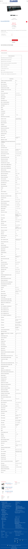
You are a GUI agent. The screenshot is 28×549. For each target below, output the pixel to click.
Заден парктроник (3, 511)
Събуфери (16, 504)
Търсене (6, 534)
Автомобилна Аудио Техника (4, 514)
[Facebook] (15, 536)
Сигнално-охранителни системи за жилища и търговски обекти (20, 523)
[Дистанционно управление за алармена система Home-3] (2, 492)
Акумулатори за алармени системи (18, 527)
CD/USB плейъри (3, 515)
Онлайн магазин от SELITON (14, 548)
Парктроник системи (3, 510)
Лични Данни (6, 535)
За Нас (2, 535)
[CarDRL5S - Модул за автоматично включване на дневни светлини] (2, 484)
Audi (2, 520)
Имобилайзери (3, 509)
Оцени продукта (14, 18)
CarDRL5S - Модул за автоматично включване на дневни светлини (9, 483)
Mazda (2, 523)
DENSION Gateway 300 (17, 517)
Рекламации (2, 534)
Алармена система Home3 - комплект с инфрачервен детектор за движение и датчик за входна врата (9, 487)
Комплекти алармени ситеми (18, 524)
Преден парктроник (4, 512)
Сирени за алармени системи (18, 526)
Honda (2, 522)
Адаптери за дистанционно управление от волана (20, 507)
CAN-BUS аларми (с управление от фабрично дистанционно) (6, 504)
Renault (2, 525)
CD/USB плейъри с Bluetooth (18, 501)
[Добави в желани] (26, 38)
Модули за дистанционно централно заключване (6, 506)
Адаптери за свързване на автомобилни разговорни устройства (20, 509)
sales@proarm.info (19, 532)
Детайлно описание (4, 50)
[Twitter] (16, 536)
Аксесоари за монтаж (17, 505)
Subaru (2, 526)
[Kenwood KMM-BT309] (14, 13)
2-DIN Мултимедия (17, 502)
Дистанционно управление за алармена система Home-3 (9, 491)
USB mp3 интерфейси (3, 519)
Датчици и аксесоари (4, 507)
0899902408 (18, 535)
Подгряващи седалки (17, 521)
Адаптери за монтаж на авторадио (19, 506)
